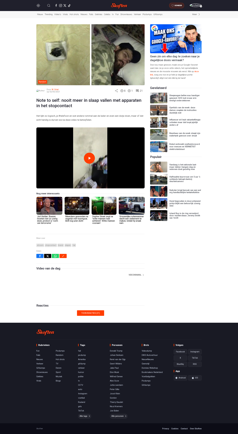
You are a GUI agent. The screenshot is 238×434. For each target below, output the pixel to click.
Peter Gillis (114, 389)
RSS (195, 364)
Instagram (82, 393)
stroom (40, 245)
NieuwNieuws (148, 359)
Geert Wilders (116, 364)
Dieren (58, 368)
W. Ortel (55, 89)
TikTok (81, 411)
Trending (49, 14)
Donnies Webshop (150, 368)
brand (60, 245)
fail (74, 245)
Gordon (113, 398)
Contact (184, 429)
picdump (82, 355)
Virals (65, 14)
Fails (91, 14)
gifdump (82, 364)
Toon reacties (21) (90, 313)
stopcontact (50, 245)
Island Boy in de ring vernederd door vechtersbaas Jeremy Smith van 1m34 (184, 215)
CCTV (80, 385)
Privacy (165, 429)
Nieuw (40, 14)
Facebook (180, 352)
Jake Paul (114, 368)
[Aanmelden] (195, 5)
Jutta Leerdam (116, 385)
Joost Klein (115, 393)
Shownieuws (126, 14)
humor (81, 372)
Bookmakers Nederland (152, 372)
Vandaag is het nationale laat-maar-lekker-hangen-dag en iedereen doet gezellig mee (183, 167)
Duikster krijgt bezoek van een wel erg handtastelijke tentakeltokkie (185, 191)
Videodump (147, 351)
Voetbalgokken (148, 376)
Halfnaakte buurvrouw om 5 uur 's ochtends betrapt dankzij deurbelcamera (184, 179)
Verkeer (137, 14)
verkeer (81, 368)
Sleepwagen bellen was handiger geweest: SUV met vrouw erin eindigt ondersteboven (184, 98)
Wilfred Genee (116, 376)
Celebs (107, 14)
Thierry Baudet (116, 402)
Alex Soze (114, 381)
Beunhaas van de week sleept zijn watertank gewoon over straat (184, 134)
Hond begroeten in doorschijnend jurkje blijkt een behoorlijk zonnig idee (185, 203)
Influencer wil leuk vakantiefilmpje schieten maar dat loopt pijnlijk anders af (184, 122)
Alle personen (117, 416)
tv (113, 14)
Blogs (58, 381)
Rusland (81, 402)
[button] (48, 5)
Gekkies (98, 14)
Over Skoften (196, 429)
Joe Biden (114, 411)
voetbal (81, 398)
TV (57, 364)
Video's (57, 14)
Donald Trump (116, 351)
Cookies (174, 429)
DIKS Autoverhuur (150, 355)
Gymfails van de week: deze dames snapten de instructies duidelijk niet (183, 110)
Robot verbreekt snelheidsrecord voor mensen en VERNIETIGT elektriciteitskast (184, 146)
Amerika (82, 359)
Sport (58, 372)
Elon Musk (114, 372)
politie (80, 376)
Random (59, 355)
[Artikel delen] (116, 91)
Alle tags (83, 416)
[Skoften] (45, 332)
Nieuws (84, 14)
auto (80, 389)
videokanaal (135, 275)
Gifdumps (158, 14)
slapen (68, 245)
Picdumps (147, 14)
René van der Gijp (117, 359)
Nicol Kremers (116, 406)
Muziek (59, 376)
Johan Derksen (116, 355)
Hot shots (74, 14)
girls (80, 406)
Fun (117, 14)
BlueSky (180, 364)
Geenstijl (145, 364)
